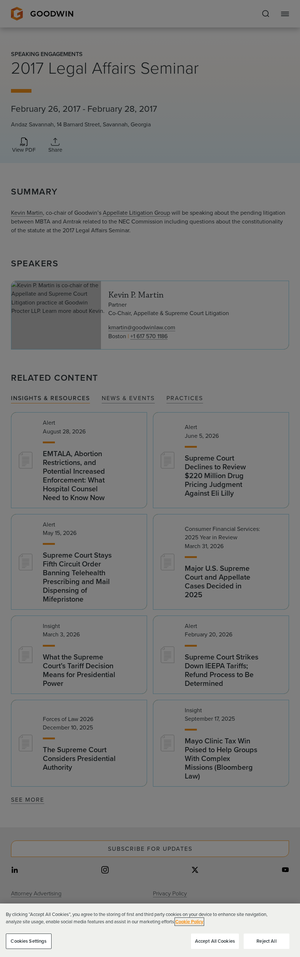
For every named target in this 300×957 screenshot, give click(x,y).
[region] (150, 930)
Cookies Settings (28, 941)
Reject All (266, 941)
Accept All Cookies (215, 941)
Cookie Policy (189, 921)
